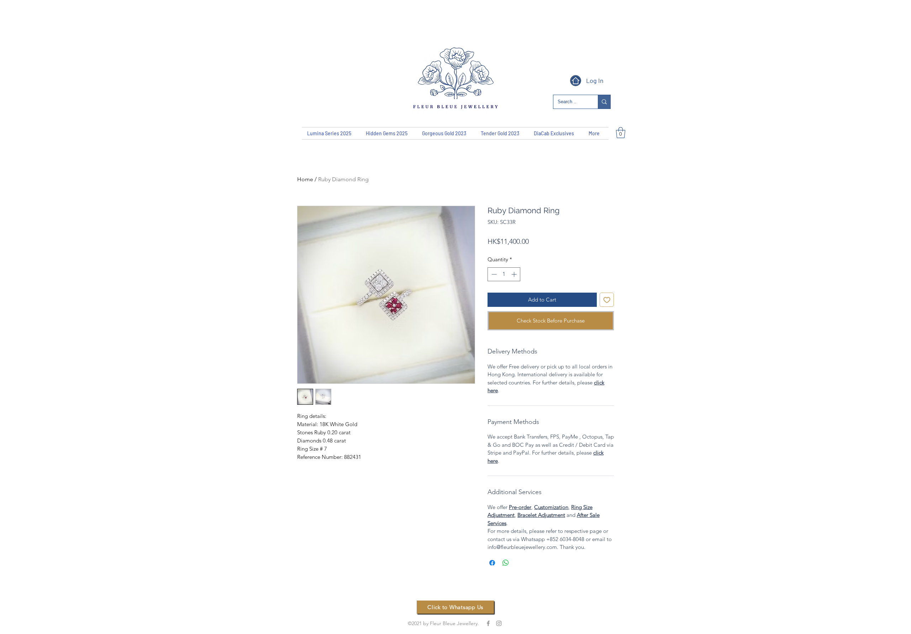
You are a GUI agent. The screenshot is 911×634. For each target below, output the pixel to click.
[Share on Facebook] (492, 563)
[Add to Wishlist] (607, 300)
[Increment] (515, 274)
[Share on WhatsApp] (505, 563)
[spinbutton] (504, 274)
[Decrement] (493, 274)
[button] (620, 132)
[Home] (575, 80)
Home (305, 179)
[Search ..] (604, 102)
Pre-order (520, 507)
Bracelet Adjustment (541, 515)
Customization (551, 507)
